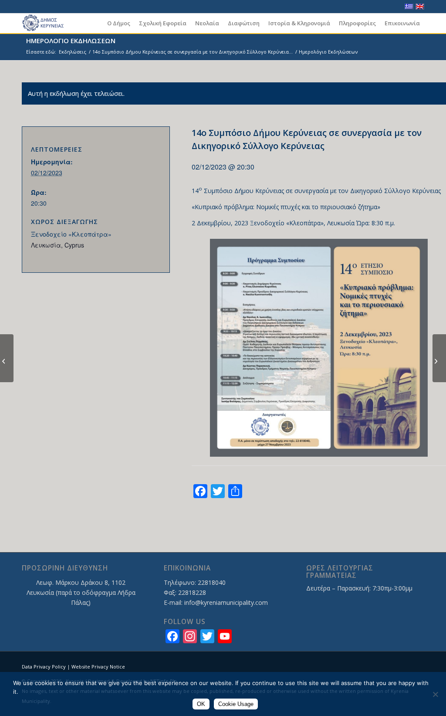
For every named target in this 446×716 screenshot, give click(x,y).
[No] (435, 694)
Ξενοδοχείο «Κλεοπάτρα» (71, 234)
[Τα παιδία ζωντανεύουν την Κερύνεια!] (7, 358)
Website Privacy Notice (98, 666)
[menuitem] (119, 23)
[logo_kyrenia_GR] (47, 23)
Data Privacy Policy (44, 666)
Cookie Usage (235, 704)
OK (201, 704)
